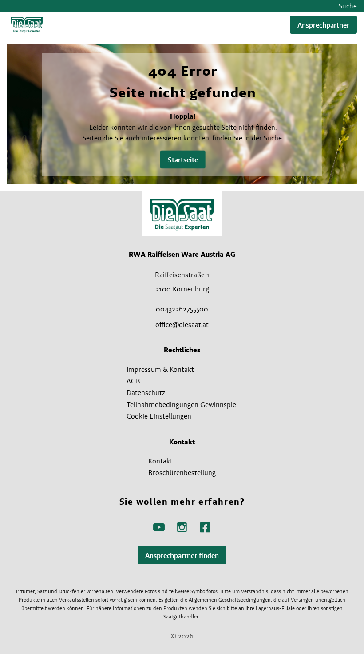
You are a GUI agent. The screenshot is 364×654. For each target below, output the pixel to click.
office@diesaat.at (182, 324)
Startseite (183, 159)
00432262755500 (182, 309)
